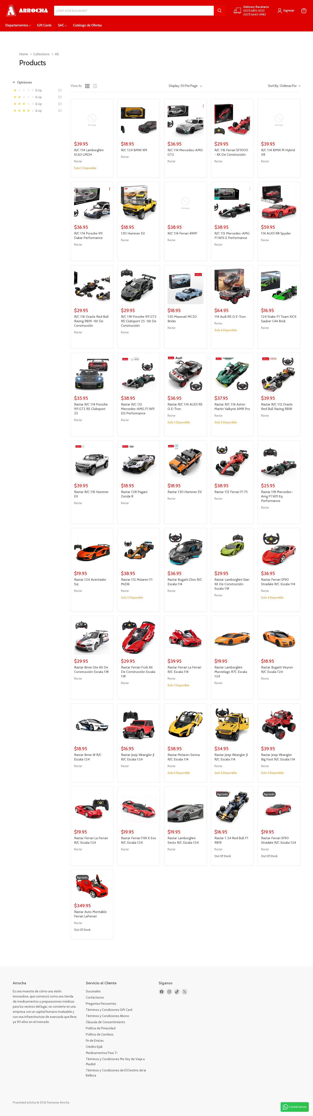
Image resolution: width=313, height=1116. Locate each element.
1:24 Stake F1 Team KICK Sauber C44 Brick (278, 319)
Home (23, 54)
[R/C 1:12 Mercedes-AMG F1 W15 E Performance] (232, 203)
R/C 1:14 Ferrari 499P (182, 233)
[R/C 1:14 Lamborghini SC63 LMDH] (92, 120)
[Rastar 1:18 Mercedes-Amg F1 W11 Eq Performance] (279, 462)
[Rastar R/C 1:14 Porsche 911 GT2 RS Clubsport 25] (92, 374)
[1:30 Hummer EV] (139, 203)
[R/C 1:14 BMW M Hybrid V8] (279, 120)
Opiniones (24, 82)
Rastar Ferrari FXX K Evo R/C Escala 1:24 (138, 840)
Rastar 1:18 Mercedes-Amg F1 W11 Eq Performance (277, 496)
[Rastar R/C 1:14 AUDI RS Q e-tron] (185, 374)
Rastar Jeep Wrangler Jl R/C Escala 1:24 (137, 757)
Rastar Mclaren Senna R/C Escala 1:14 (184, 757)
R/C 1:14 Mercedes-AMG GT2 (185, 152)
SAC (61, 25)
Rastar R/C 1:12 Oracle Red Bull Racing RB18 (277, 406)
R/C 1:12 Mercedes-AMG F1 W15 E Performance (232, 235)
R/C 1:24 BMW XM (134, 150)
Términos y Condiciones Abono (107, 1016)
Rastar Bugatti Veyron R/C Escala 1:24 (277, 669)
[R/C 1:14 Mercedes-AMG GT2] (185, 120)
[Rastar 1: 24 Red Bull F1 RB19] (232, 808)
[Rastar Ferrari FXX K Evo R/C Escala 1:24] (139, 808)
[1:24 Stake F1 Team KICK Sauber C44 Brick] (279, 286)
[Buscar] (219, 11)
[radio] (87, 86)
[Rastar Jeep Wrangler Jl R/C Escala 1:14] (232, 725)
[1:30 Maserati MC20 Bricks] (185, 286)
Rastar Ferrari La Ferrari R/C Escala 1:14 (184, 669)
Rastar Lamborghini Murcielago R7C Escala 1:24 (230, 671)
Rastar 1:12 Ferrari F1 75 (231, 492)
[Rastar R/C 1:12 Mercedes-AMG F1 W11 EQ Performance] (139, 374)
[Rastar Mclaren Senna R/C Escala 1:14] (185, 725)
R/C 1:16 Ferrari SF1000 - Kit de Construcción (231, 152)
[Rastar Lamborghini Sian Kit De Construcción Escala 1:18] (232, 549)
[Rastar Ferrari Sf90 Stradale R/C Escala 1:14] (279, 549)
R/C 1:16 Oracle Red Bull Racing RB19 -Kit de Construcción (91, 321)
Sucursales (93, 991)
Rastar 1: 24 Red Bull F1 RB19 (231, 840)
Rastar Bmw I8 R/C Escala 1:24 (88, 757)
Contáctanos (95, 997)
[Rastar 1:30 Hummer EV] (185, 462)
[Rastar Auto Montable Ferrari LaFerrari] (92, 886)
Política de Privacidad (100, 1028)
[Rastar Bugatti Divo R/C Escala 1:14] (185, 549)
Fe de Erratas (95, 1041)
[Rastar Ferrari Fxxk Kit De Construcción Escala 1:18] (139, 637)
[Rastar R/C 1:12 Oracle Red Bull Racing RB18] (279, 374)
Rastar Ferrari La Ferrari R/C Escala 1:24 (91, 840)
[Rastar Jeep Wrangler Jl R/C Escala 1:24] (139, 725)
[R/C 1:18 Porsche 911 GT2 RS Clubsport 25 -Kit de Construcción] (139, 286)
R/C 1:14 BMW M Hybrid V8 (278, 152)
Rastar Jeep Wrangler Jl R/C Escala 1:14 (231, 757)
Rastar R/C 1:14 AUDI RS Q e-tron (185, 406)
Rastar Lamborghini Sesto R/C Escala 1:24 (183, 840)
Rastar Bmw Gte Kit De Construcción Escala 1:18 (91, 669)
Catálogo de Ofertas (87, 25)
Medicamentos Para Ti (101, 1053)
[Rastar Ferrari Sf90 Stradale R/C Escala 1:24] (279, 808)
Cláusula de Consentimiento (105, 1022)
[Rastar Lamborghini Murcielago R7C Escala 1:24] (232, 637)
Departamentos (17, 25)
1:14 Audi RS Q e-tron (230, 317)
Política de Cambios (99, 1034)
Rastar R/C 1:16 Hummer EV (91, 494)
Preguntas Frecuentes (101, 1004)
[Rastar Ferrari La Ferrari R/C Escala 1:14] (185, 637)
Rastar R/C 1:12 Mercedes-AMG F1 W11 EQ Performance (137, 408)
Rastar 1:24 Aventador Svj (90, 582)
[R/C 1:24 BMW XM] (139, 120)
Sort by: (282, 86)
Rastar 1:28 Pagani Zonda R (134, 494)
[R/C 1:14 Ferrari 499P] (185, 203)
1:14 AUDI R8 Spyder (276, 233)
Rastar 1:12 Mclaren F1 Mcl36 (136, 582)
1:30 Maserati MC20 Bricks (182, 319)
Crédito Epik (94, 1047)
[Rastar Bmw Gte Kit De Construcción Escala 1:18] (92, 637)
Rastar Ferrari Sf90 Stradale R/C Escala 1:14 (278, 582)
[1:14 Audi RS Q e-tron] (232, 286)
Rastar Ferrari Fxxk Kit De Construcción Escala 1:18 (138, 671)
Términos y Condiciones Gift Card (109, 1010)
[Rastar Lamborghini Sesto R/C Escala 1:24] (185, 808)
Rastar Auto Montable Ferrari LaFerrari (90, 914)
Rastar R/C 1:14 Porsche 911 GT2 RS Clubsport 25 (91, 408)
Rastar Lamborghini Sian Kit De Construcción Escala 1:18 (231, 584)
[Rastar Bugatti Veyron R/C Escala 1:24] (279, 637)
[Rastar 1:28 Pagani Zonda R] (139, 462)
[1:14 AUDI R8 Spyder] (279, 203)
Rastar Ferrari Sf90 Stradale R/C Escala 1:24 (278, 840)
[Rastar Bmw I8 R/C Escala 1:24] (92, 725)
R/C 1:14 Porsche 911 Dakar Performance (88, 235)
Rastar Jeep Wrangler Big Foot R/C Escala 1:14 (278, 757)
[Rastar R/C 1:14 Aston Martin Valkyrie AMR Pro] (232, 374)
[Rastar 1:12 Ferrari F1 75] (232, 462)
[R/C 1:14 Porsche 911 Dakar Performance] (92, 203)
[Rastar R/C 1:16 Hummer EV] (92, 462)
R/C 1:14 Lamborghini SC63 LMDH (88, 152)
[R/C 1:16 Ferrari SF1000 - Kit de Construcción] (232, 120)
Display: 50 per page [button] (183, 86)
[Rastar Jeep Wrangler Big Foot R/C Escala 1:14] (279, 725)
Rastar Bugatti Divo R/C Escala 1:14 (185, 582)
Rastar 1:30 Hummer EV (185, 492)
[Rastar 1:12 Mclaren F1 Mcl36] (139, 549)
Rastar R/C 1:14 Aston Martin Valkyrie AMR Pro (232, 406)
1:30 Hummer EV (133, 233)
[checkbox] (38, 90)
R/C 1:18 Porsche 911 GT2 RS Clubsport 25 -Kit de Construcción (138, 321)
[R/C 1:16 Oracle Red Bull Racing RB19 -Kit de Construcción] (92, 286)
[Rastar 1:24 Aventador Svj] (92, 549)
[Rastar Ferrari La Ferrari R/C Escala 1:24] (92, 808)
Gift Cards (44, 25)
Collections (41, 54)
